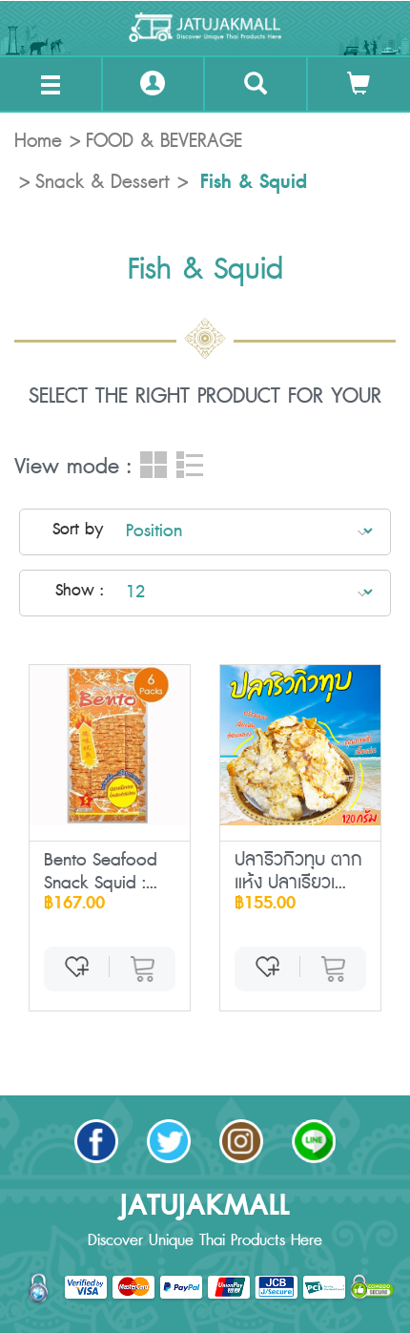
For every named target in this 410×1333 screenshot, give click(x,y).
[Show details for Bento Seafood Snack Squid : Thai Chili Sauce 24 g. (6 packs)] (110, 745)
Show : (79, 590)
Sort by (77, 529)
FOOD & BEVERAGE (164, 141)
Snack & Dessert (102, 182)
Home (38, 141)
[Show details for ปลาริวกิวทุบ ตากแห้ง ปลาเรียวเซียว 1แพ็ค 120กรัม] (300, 745)
